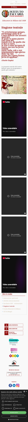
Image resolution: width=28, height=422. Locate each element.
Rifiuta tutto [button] (14, 416)
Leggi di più (11, 398)
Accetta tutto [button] (14, 412)
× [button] (26, 391)
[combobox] (24, 391)
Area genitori (13, 328)
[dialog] (14, 406)
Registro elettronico (13, 333)
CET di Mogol (7, 311)
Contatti (24, 3)
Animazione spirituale (10, 298)
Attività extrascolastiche (11, 301)
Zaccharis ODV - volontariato (12, 303)
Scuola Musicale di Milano (12, 309)
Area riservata (13, 325)
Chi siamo (17, 3)
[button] (14, 419)
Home (11, 3)
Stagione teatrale (9, 306)
